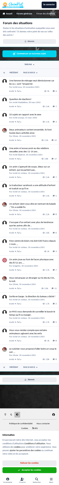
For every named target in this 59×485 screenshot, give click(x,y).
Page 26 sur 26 (29, 73)
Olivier (15, 136)
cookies (17, 447)
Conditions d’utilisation (34, 443)
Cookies (24, 428)
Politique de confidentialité (20, 424)
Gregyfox (16, 266)
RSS (36, 428)
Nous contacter (43, 424)
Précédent (14, 73)
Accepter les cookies (31, 470)
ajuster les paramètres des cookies (25, 450)
